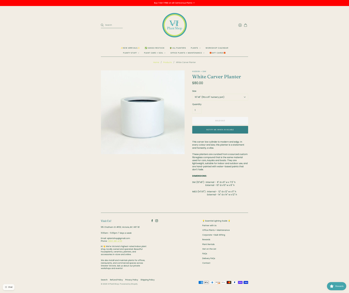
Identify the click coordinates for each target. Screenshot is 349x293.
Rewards (206, 239)
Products (167, 62)
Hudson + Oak (199, 71)
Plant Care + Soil (153, 53)
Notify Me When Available (220, 129)
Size (194, 91)
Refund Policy (116, 279)
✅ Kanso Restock (155, 48)
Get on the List (209, 249)
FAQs (204, 253)
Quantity (196, 104)
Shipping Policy (148, 279)
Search (104, 279)
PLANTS (194, 48)
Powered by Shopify (129, 284)
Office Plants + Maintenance (186, 53)
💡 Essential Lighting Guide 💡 (216, 220)
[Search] (102, 25)
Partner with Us (209, 225)
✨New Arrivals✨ (130, 48)
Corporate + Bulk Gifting (213, 235)
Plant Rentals (208, 244)
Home (156, 62)
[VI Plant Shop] (174, 25)
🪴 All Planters (178, 48)
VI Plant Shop (113, 284)
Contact (206, 263)
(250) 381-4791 (115, 241)
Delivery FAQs (208, 258)
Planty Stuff (130, 53)
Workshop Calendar (217, 48)
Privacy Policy (131, 279)
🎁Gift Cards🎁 (217, 53)
